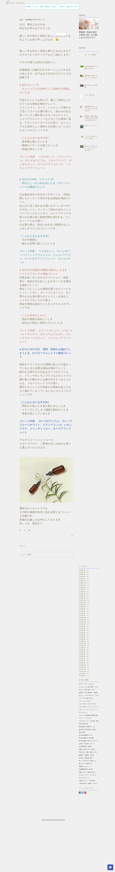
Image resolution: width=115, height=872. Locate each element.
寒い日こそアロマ (93, 741)
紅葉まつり (93, 760)
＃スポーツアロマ (84, 775)
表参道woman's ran (85, 766)
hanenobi (81, 687)
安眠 (80, 724)
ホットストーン (83, 712)
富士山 (94, 729)
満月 (91, 758)
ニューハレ (95, 707)
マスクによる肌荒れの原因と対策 (88, 715)
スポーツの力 (82, 704)
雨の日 (91, 769)
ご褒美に (95, 692)
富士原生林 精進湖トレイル (87, 726)
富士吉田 (81, 729)
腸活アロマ (89, 763)
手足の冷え (82, 752)
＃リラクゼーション (84, 778)
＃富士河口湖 (82, 783)
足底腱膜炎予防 (83, 769)
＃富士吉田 (92, 780)
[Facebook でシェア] (20, 530)
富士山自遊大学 (83, 738)
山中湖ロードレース (89, 743)
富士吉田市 (88, 729)
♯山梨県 (81, 692)
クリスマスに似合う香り (86, 698)
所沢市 (93, 749)
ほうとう (81, 695)
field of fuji (91, 684)
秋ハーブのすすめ (84, 760)
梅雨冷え (81, 755)
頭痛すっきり (82, 772)
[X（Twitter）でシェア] (25, 530)
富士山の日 (82, 732)
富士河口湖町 (82, 741)
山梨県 (89, 746)
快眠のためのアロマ (84, 749)
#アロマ (81, 684)
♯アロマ (81, 689)
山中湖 (81, 743)
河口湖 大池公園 (84, 758)
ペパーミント (93, 709)
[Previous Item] (82, 23)
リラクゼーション (84, 721)
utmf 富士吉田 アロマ (91, 687)
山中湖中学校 (82, 746)
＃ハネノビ (93, 775)
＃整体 (89, 783)
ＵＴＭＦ (94, 783)
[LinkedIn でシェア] (29, 530)
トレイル (88, 707)
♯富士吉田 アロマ (89, 689)
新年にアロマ (93, 752)
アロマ (97, 695)
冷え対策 (92, 721)
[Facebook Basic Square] (80, 793)
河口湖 (92, 755)
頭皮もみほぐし (92, 772)
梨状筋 (87, 755)
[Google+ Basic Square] (85, 793)
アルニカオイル (89, 695)
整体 (87, 752)
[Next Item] (96, 23)
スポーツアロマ (92, 704)
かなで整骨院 (88, 692)
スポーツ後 (82, 707)
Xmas (85, 684)
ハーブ (87, 709)
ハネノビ (81, 709)
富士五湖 (85, 724)
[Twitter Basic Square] (83, 793)
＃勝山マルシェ (83, 780)
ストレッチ (82, 701)
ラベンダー (88, 718)
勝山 (97, 721)
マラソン (81, 718)
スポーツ (88, 701)
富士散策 (91, 738)
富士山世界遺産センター (86, 735)
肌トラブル (82, 763)
